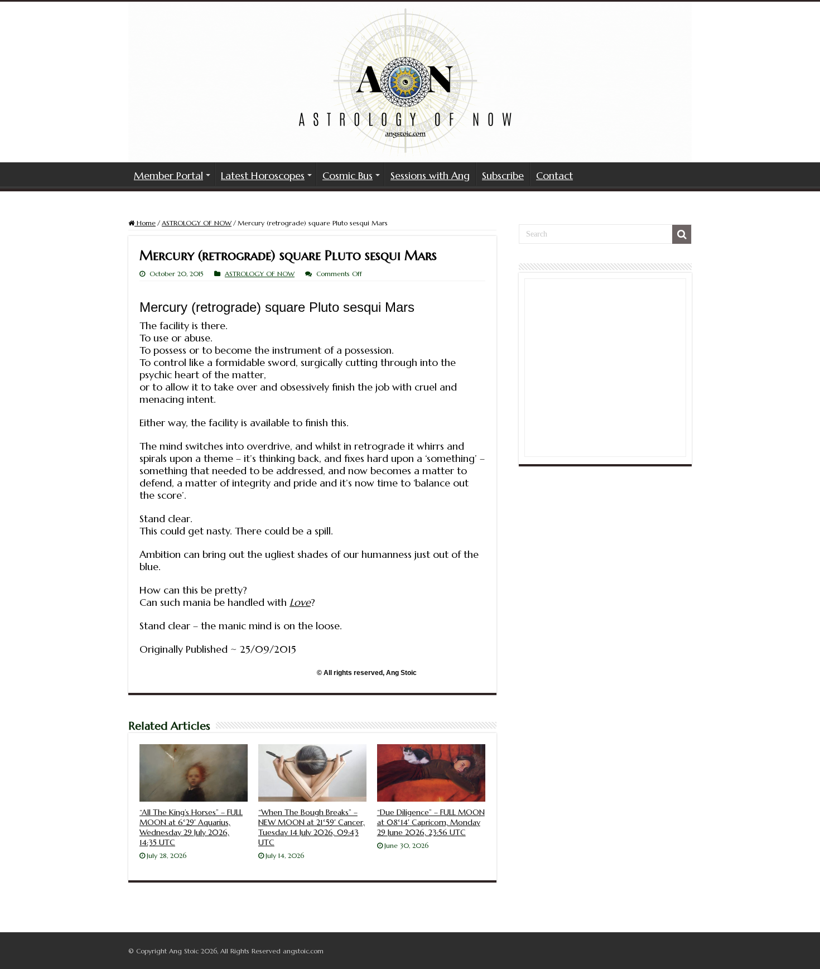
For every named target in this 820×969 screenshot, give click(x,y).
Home (145, 223)
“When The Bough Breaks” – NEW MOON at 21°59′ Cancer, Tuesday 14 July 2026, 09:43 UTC (311, 827)
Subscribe (503, 175)
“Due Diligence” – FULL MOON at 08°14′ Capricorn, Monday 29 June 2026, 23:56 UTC (431, 822)
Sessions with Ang (430, 175)
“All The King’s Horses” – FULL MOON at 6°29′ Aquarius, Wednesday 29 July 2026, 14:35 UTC (191, 827)
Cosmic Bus (347, 175)
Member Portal (168, 175)
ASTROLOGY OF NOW (196, 223)
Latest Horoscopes (263, 175)
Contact (554, 175)
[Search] (681, 234)
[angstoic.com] (410, 82)
